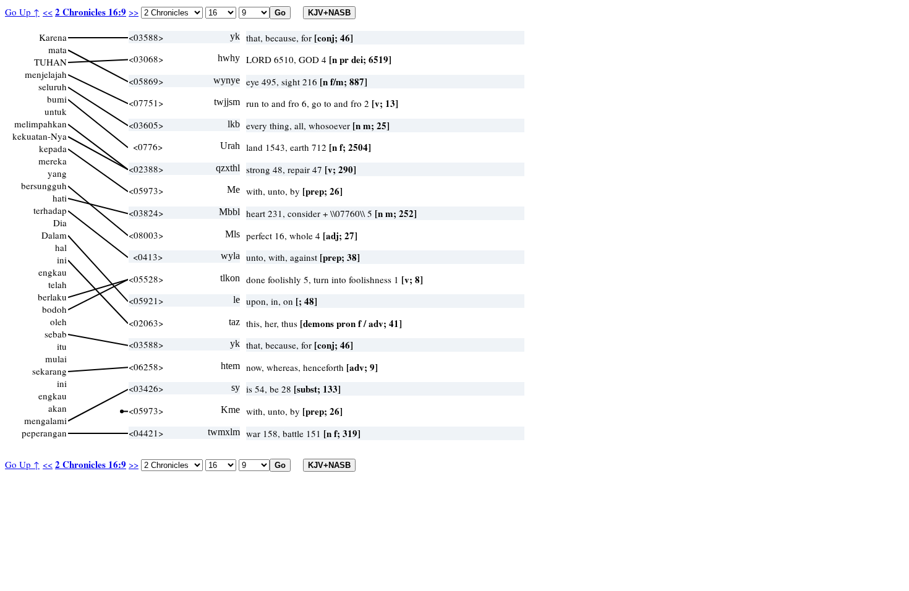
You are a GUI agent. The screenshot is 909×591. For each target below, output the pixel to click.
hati (60, 198)
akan (57, 408)
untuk (56, 111)
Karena (53, 37)
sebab (56, 334)
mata (57, 49)
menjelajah (46, 74)
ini (62, 259)
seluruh (52, 86)
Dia (60, 222)
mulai (56, 358)
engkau (52, 272)
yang (57, 173)
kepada (53, 148)
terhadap (50, 210)
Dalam (54, 235)
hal (61, 247)
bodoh (54, 309)
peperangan (44, 433)
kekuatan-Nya (39, 136)
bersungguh (44, 185)
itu (62, 346)
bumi (57, 99)
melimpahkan (40, 123)
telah (57, 284)
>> (134, 12)
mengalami (45, 420)
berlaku (52, 297)
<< (48, 12)
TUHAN (50, 62)
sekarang (49, 371)
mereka (52, 161)
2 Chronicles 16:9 (90, 12)
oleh (58, 321)
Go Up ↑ (22, 12)
